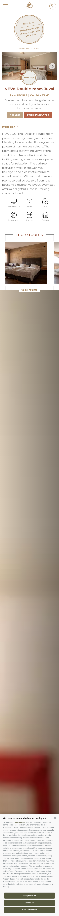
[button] (55, 818)
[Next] (52, 66)
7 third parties (19, 822)
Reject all (29, 902)
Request (15, 115)
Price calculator (38, 115)
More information (29, 910)
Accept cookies (29, 895)
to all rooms (29, 289)
